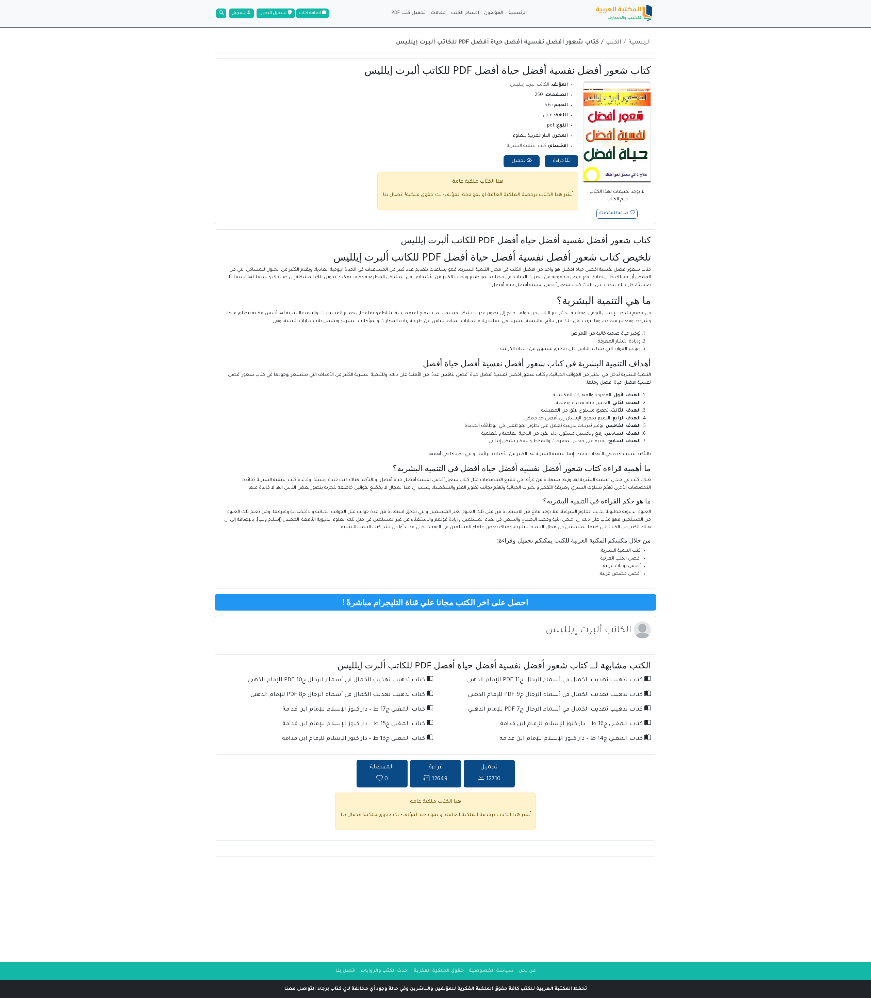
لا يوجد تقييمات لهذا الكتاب (617, 195)
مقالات (438, 13)
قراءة (559, 161)
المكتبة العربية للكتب (580, 540)
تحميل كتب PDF (408, 13)
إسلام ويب (269, 519)
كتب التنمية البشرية (526, 146)
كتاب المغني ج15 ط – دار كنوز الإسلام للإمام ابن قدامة (354, 724)
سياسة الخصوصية (491, 971)
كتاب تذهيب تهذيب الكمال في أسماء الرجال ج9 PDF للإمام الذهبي (556, 695)
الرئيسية (517, 13)
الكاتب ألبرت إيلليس (529, 84)
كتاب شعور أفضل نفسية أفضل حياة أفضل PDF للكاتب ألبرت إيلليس (497, 42)
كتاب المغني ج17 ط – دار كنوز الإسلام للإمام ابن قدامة (354, 709)
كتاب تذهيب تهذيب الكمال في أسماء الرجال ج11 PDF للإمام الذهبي (555, 680)
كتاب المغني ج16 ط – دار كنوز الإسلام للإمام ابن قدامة (572, 724)
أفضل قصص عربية (620, 574)
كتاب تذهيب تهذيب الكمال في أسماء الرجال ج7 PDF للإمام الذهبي (556, 709)
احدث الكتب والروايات (385, 971)
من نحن (527, 971)
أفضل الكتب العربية (621, 558)
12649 (438, 773)
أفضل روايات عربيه (622, 566)
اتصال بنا (393, 195)
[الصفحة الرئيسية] (624, 13)
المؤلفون (493, 13)
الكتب (613, 42)
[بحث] (221, 14)
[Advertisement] (435, 909)
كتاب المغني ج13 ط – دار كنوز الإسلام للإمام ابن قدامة (354, 739)
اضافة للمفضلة (614, 214)
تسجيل (239, 13)
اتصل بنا (345, 971)
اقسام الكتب (465, 13)
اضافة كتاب (310, 13)
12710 (490, 773)
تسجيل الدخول (273, 13)
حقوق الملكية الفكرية (439, 971)
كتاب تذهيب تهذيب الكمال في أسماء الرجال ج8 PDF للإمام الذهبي (338, 695)
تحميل (519, 161)
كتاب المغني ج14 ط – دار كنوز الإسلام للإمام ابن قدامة (571, 739)
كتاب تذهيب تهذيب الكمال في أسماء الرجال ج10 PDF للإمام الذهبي (337, 680)
